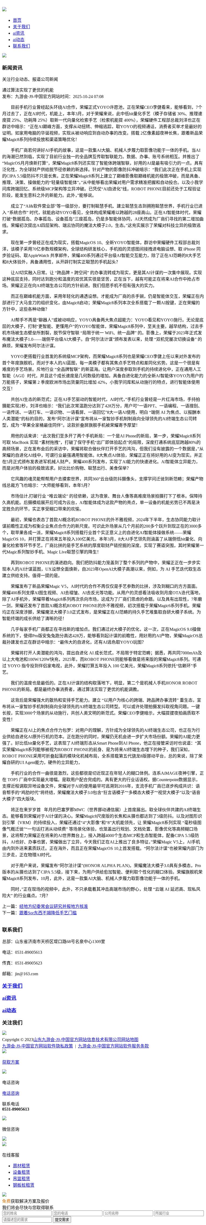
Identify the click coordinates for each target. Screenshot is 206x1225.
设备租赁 (21, 1172)
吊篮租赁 (21, 1178)
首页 (17, 20)
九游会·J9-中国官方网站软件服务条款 (113, 1046)
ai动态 (18, 39)
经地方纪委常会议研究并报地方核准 (53, 906)
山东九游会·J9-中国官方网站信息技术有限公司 (77, 1039)
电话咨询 (10, 1093)
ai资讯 (18, 33)
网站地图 (129, 1039)
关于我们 (21, 26)
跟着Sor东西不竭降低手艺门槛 (48, 913)
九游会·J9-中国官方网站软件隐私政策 (37, 1046)
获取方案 (10, 1062)
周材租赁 (21, 1166)
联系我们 (21, 46)
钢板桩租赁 (23, 1185)
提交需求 (62, 1220)
